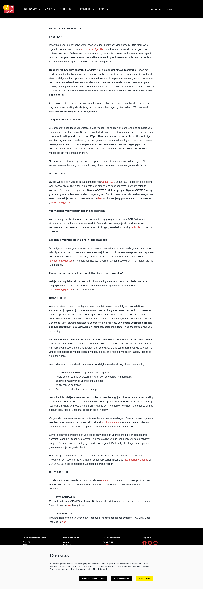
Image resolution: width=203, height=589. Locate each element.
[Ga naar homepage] (8, 9)
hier (100, 198)
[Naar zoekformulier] (178, 9)
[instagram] (155, 543)
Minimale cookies (121, 578)
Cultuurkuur (107, 182)
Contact (169, 9)
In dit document (110, 422)
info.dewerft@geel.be (60, 289)
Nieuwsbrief (156, 9)
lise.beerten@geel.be (92, 49)
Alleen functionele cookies (93, 578)
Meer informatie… (101, 569)
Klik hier (136, 227)
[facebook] (144, 543)
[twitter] (150, 543)
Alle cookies (144, 578)
